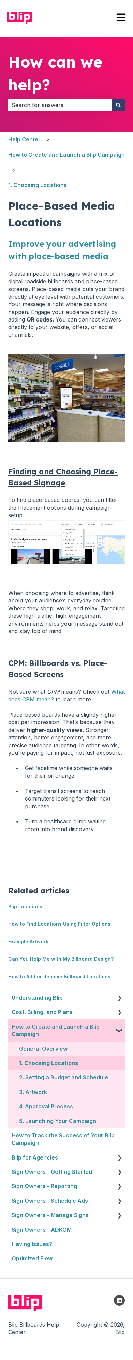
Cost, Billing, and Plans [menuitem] (42, 1011)
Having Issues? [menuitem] (32, 1244)
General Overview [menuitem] (43, 1048)
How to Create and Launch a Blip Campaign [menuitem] (56, 1030)
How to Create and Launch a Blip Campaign (66, 154)
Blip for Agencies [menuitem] (35, 1157)
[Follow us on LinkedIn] (119, 1300)
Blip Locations (25, 906)
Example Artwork (28, 941)
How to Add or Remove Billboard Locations (59, 977)
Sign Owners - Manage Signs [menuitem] (50, 1215)
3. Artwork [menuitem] (33, 1092)
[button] (119, 998)
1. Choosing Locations (37, 185)
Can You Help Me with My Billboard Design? (61, 959)
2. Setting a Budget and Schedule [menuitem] (63, 1077)
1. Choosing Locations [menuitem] (48, 1063)
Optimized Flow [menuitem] (32, 1258)
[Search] (118, 105)
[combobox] (60, 105)
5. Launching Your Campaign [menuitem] (57, 1121)
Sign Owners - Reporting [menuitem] (44, 1186)
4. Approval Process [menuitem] (46, 1106)
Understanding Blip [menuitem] (37, 997)
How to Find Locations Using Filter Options (59, 924)
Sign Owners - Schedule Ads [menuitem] (50, 1200)
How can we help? (55, 73)
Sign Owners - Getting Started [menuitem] (52, 1171)
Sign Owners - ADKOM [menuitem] (42, 1229)
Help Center (24, 139)
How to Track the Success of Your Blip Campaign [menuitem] (63, 1139)
